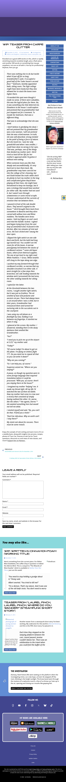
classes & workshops (55, 58)
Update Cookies (33, 758)
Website (5, 513)
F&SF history (55, 74)
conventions (54, 62)
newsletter (55, 46)
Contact (33, 750)
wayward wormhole (55, 88)
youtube (55, 101)
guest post (55, 77)
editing (54, 70)
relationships (23, 54)
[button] (64, 198)
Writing (55, 92)
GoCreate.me (42, 777)
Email (5, 507)
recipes (54, 85)
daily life (54, 66)
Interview (54, 50)
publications (54, 81)
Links (33, 762)
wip (40, 54)
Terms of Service (46, 769)
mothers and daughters (13, 54)
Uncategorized (37, 52)
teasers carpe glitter (33, 54)
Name (5, 501)
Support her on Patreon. (16, 440)
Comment (6, 480)
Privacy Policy (33, 754)
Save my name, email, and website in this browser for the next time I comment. (21, 522)
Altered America (54, 624)
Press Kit (33, 746)
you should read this (55, 96)
